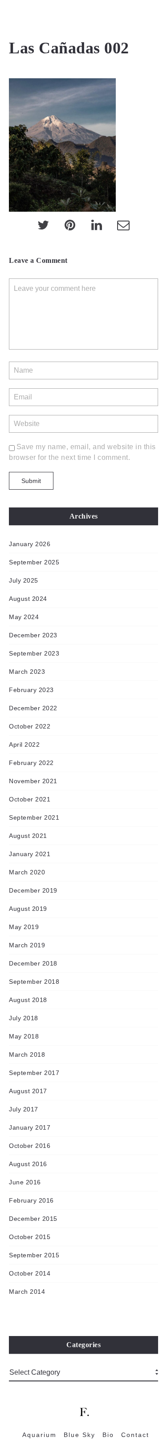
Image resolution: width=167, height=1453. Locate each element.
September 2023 (34, 653)
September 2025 (34, 562)
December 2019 (33, 890)
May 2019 (24, 926)
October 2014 (29, 1273)
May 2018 (24, 1036)
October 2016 (29, 1145)
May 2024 (24, 616)
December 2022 (33, 708)
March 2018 (27, 1054)
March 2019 (27, 945)
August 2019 (28, 908)
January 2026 (29, 543)
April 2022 (24, 744)
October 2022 (29, 726)
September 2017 (34, 1072)
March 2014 (27, 1291)
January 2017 (29, 1127)
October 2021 (29, 799)
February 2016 (31, 1200)
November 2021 (33, 781)
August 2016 (28, 1163)
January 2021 (29, 853)
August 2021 (28, 835)
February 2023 (31, 689)
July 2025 (23, 580)
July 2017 (23, 1109)
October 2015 (29, 1236)
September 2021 (34, 817)
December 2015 (33, 1218)
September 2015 (34, 1255)
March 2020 (27, 872)
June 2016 (25, 1182)
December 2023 (33, 635)
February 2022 (31, 762)
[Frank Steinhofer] (13, 18)
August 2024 (28, 598)
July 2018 (23, 1018)
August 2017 (28, 1091)
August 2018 (28, 999)
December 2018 (33, 963)
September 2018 (34, 981)
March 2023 (27, 671)
